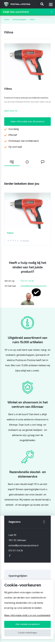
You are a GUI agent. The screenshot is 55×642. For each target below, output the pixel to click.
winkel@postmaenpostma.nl (33, 286)
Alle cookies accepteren (27, 624)
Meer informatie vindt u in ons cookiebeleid (27, 615)
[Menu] (50, 4)
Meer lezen (9, 110)
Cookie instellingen (27, 632)
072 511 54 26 (27, 280)
